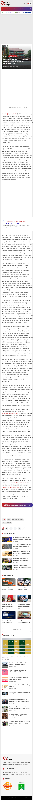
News (8, 519)
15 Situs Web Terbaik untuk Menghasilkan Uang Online (19, 693)
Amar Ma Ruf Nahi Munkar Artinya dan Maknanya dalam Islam (18, 678)
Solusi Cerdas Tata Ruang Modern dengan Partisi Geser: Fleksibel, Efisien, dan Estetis (21, 552)
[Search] (24, 3)
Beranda (5, 56)
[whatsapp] (15, 528)
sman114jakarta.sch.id (19, 483)
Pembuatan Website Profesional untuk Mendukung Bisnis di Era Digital (23, 589)
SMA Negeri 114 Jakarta (17, 519)
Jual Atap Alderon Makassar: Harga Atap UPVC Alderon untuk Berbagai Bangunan (7, 589)
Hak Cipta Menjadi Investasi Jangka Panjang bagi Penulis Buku (18, 715)
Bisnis (21, 9)
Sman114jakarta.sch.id (9, 114)
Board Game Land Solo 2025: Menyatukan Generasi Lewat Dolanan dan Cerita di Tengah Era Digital (21, 559)
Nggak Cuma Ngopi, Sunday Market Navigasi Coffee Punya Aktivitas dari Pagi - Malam (20, 707)
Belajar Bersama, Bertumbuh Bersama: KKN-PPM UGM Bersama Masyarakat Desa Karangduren (24, 621)
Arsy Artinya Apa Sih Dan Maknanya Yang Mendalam (19, 685)
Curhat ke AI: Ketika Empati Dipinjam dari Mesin (7, 621)
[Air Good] (10, 12)
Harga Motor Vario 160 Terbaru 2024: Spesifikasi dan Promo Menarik (18, 663)
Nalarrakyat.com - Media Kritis (20, 797)
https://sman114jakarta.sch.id (11, 413)
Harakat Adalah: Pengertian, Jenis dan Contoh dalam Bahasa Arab (15, 657)
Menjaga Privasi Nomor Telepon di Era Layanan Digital (23, 605)
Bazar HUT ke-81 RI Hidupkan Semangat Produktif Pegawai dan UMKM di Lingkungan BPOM (8, 605)
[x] (11, 528)
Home (3, 9)
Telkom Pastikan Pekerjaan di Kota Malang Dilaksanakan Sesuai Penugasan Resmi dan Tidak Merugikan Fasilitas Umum (22, 545)
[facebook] (6, 528)
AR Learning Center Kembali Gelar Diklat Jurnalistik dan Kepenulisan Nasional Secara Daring (21, 538)
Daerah (16, 9)
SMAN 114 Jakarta (13, 56)
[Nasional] (3, 12)
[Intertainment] (18, 12)
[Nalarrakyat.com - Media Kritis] (6, 3)
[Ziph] (27, 12)
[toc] (31, 241)
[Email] (19, 528)
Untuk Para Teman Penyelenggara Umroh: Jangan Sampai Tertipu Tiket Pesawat (19, 722)
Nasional (9, 9)
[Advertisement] (16, 29)
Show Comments (16, 629)
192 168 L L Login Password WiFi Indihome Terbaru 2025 (17, 671)
